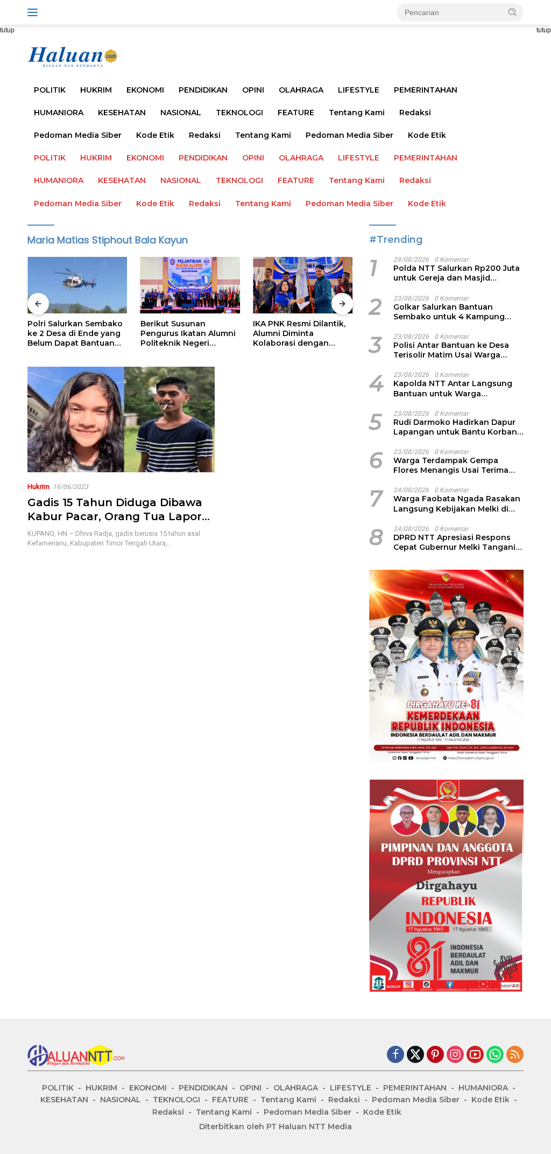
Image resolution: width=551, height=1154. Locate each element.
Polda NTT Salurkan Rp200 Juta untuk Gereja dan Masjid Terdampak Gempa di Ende (456, 273)
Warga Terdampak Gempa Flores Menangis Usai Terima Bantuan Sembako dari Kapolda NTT (456, 465)
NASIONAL (180, 112)
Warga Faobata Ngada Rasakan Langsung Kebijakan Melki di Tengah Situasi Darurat (456, 503)
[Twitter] (415, 1055)
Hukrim (38, 486)
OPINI (253, 90)
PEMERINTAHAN (425, 90)
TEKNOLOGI (239, 112)
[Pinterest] (435, 1055)
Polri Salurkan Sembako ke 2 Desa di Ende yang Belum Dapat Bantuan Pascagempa (75, 333)
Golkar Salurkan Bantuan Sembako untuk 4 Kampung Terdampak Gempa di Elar (449, 311)
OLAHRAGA (301, 90)
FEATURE (296, 112)
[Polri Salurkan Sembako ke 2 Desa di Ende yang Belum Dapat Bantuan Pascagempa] (77, 285)
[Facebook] (395, 1055)
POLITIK (50, 90)
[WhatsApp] (495, 1055)
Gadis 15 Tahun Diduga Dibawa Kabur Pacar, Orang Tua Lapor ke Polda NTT (114, 516)
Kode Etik (155, 135)
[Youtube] (475, 1055)
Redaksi (415, 112)
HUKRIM (96, 90)
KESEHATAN (122, 112)
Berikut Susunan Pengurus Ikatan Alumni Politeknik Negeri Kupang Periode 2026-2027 (188, 333)
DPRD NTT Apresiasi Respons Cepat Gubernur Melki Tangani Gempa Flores (454, 542)
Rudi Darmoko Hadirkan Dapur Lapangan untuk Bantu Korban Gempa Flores (455, 427)
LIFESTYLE (358, 90)
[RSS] (515, 1055)
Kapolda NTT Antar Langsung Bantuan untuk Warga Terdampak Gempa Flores (452, 388)
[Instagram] (455, 1055)
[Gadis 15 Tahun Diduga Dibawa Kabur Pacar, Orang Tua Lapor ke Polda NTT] (121, 419)
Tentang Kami (357, 112)
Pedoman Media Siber (78, 135)
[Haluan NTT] (73, 56)
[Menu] (34, 12)
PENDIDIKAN (203, 90)
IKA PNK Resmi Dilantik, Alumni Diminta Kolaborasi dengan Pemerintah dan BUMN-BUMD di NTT (300, 333)
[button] (513, 11)
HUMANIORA (58, 112)
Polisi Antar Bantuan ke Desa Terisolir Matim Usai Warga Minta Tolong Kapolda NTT (451, 350)
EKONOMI (145, 90)
